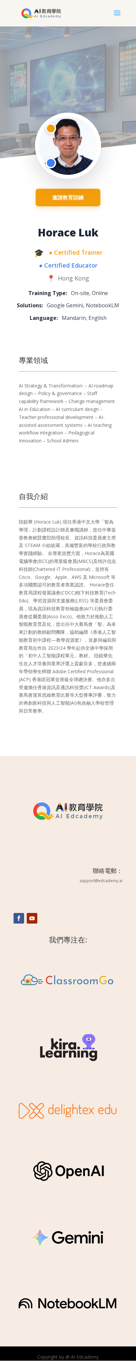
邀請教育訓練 (68, 197)
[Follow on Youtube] (32, 918)
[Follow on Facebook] (19, 918)
